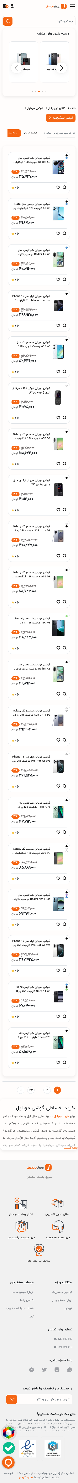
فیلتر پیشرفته (63, 118)
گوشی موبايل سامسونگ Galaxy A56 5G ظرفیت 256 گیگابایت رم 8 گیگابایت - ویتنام (31, 439)
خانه (73, 108)
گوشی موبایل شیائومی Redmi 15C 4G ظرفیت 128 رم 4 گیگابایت (32, 623)
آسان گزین (26, 1478)
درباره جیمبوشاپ (22, 1292)
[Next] (20, 1090)
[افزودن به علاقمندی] (58, 188)
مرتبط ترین (30, 133)
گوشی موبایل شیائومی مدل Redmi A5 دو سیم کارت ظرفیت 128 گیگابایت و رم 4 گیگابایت (31, 669)
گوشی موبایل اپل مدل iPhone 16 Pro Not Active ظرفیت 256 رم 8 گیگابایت (31, 761)
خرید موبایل (61, 1116)
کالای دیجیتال (56, 108)
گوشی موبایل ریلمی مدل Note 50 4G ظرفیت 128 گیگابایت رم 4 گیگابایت (32, 208)
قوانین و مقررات (62, 1292)
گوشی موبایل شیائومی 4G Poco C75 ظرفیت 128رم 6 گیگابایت (34, 807)
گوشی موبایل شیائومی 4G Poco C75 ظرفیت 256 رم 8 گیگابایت (34, 1037)
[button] (45, 91)
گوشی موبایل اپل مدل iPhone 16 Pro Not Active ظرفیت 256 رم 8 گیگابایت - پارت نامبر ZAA (31, 945)
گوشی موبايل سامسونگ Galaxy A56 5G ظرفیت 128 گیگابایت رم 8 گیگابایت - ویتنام (31, 577)
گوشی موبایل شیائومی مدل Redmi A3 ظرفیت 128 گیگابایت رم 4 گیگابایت (31, 162)
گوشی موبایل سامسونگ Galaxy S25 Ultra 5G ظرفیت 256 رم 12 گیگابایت (31, 531)
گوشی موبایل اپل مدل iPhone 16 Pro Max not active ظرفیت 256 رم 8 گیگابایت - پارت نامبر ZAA (31, 300)
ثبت (12, 1399)
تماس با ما (26, 1300)
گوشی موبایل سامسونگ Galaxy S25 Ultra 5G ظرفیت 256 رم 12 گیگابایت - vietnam (31, 715)
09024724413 (63, 1347)
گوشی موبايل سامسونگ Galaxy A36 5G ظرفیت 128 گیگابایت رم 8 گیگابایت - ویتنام (31, 853)
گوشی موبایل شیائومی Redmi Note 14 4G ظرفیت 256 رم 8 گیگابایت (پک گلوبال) (32, 991)
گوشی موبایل (35, 108)
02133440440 (63, 1339)
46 (31, 1090)
